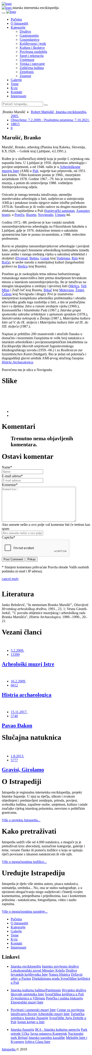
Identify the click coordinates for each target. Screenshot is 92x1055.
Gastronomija (29, 35)
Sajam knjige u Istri (30, 1022)
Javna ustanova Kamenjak (48, 1034)
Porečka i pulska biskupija (64, 998)
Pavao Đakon (17, 725)
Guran (44, 258)
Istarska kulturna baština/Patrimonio (36, 990)
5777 (14, 760)
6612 (14, 685)
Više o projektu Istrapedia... (21, 820)
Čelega (7, 294)
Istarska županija (22, 1029)
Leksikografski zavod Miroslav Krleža (38, 970)
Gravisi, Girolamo (23, 769)
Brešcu (23, 266)
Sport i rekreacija (32, 56)
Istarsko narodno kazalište (47, 1038)
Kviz (14, 88)
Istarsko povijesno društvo (60, 966)
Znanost (25, 76)
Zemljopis (27, 72)
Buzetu (31, 215)
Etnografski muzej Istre (27, 1002)
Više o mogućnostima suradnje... (25, 911)
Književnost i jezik (33, 43)
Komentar (10, 485)
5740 (14, 716)
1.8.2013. (17, 756)
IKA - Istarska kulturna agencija (57, 1029)
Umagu (60, 215)
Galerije (16, 80)
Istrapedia (9, 1049)
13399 (15, 654)
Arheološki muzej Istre (28, 664)
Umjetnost (27, 60)
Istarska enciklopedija (26, 966)
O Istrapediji (19, 23)
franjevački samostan (60, 211)
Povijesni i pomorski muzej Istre (33, 1010)
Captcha (8, 537)
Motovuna (66, 290)
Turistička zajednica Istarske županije (47, 1016)
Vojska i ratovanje (32, 64)
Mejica (74, 286)
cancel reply (10, 579)
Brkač (48, 290)
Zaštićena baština (32, 68)
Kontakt (16, 92)
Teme (15, 84)
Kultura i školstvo (32, 48)
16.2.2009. (18, 681)
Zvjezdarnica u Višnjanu (28, 998)
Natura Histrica (59, 974)
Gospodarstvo (29, 39)
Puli (35, 171)
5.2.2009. (17, 650)
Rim (75, 258)
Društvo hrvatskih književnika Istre (44, 972)
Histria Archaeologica (17, 362)
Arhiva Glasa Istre (37, 1042)
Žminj (79, 290)
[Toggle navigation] (3, 13)
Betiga (34, 258)
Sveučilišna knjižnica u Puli (64, 994)
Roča (5, 262)
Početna (16, 19)
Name (7, 467)
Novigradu (45, 215)
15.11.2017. (19, 712)
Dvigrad (22, 258)
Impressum (18, 96)
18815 (15, 124)
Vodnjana (63, 258)
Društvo (25, 31)
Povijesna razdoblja (33, 52)
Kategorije (18, 27)
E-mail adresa (12, 476)
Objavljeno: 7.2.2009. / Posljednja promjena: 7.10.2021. (50, 120)
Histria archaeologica (26, 695)
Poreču (19, 215)
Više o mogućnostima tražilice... (24, 862)
